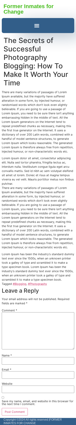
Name (7, 355)
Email (6, 369)
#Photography (37, 284)
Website (7, 383)
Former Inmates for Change (29, 9)
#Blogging (19, 284)
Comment (9, 310)
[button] (37, 26)
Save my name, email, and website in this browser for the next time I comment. (37, 402)
